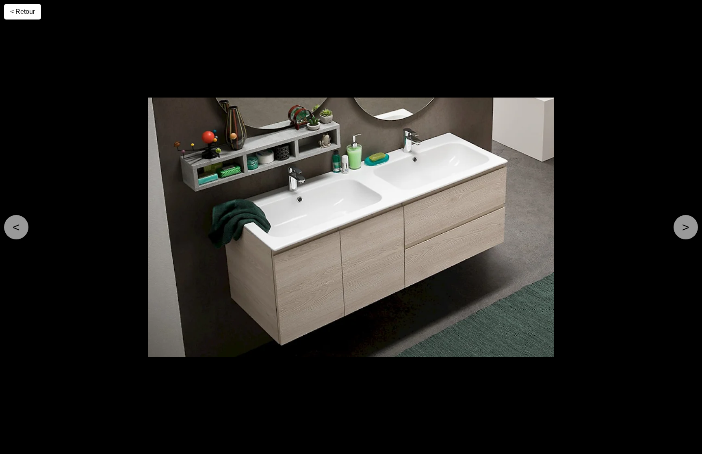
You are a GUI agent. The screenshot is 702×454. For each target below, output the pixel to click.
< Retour (22, 11)
